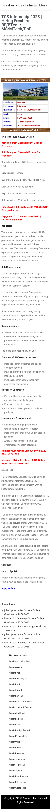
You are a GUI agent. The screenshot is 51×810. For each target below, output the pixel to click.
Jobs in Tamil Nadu (16, 759)
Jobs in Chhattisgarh (17, 678)
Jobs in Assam (15, 667)
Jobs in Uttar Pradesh (18, 776)
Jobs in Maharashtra (17, 736)
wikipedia (6, 564)
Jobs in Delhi (14, 684)
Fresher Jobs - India (18, 5)
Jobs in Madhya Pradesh (19, 730)
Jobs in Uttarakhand (17, 782)
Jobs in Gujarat (15, 690)
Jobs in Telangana (16, 765)
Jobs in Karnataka (16, 719)
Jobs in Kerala (14, 724)
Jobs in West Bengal (17, 788)
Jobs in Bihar (14, 673)
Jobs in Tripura (15, 770)
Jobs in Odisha (15, 742)
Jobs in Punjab (15, 747)
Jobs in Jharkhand (16, 713)
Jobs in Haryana (15, 696)
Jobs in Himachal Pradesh (20, 701)
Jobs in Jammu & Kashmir (20, 707)
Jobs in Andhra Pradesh (19, 661)
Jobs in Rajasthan (16, 753)
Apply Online (8, 588)
